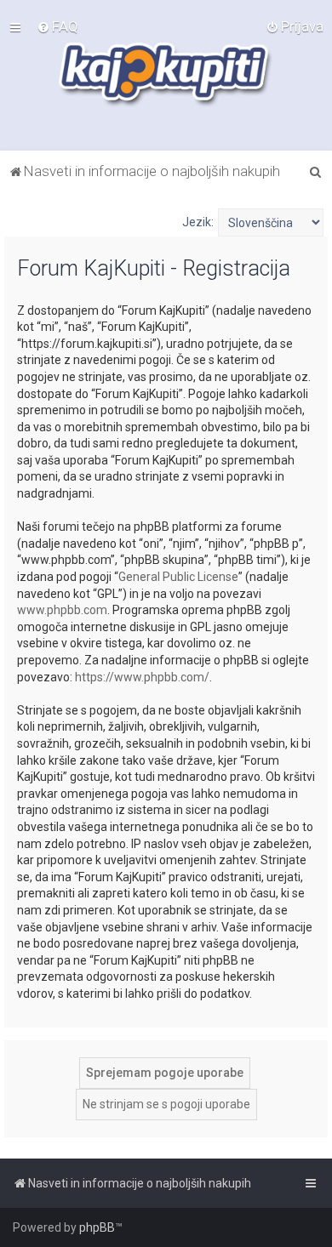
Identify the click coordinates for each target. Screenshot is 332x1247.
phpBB (97, 1227)
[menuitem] (57, 26)
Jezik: (198, 222)
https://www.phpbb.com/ (142, 677)
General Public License (178, 577)
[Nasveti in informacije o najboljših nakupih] (166, 75)
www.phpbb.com (62, 610)
